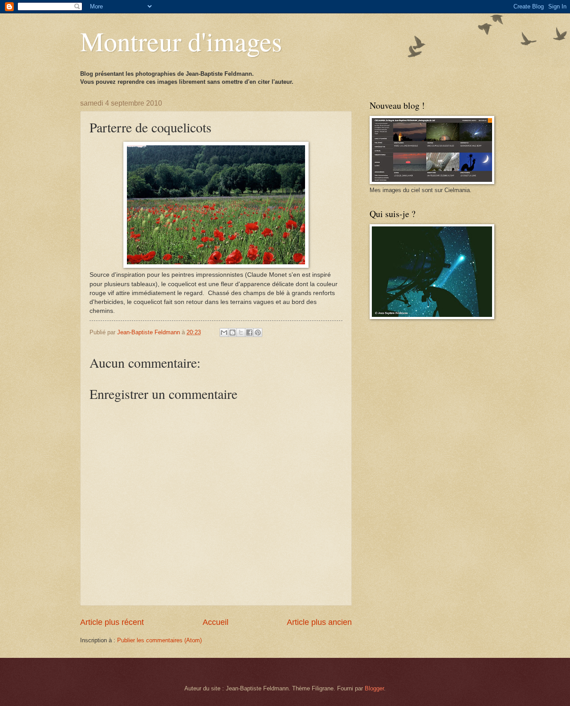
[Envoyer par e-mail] (224, 332)
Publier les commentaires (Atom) (159, 640)
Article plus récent (112, 622)
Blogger (374, 688)
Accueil (215, 622)
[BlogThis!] (232, 332)
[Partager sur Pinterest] (257, 332)
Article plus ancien (319, 622)
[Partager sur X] (240, 332)
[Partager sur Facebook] (249, 332)
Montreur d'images (181, 41)
